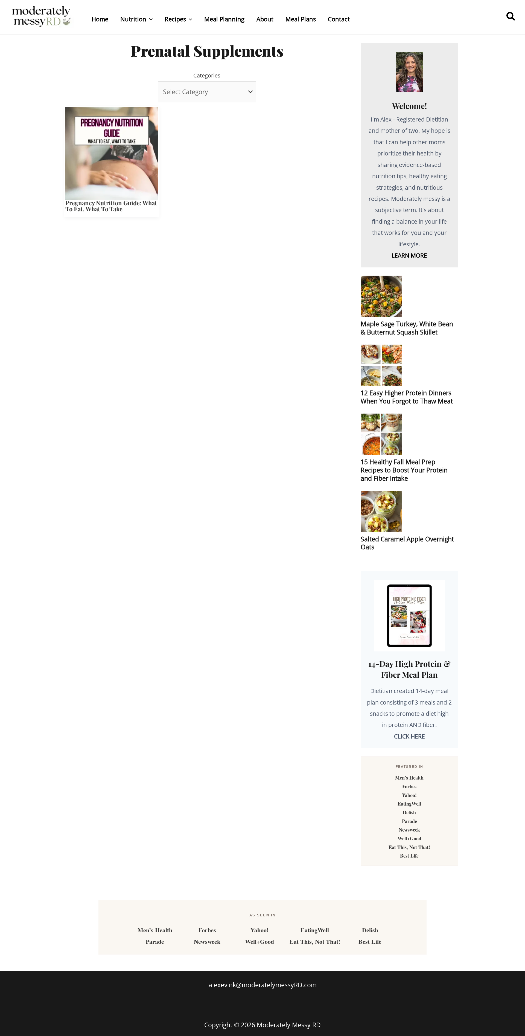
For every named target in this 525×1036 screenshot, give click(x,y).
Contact (339, 19)
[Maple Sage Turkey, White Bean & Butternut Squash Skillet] (381, 296)
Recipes (175, 19)
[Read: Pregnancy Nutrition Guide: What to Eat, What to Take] (111, 152)
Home (100, 19)
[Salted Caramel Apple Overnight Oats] (381, 511)
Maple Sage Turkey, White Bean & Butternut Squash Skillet (407, 327)
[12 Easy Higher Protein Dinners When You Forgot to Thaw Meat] (381, 365)
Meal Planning (224, 19)
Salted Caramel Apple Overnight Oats (407, 543)
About (264, 19)
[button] (149, 19)
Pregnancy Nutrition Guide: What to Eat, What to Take (111, 206)
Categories (206, 75)
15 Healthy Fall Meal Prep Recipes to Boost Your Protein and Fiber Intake (404, 470)
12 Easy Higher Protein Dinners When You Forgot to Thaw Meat (407, 396)
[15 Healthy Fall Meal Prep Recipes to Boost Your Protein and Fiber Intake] (381, 434)
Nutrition (133, 19)
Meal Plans (300, 19)
